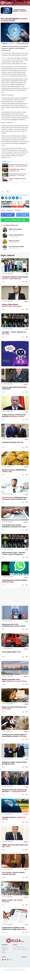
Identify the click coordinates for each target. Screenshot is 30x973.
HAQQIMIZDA (5, 949)
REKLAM (4, 952)
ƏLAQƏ (3, 951)
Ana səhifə (4, 947)
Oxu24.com (4, 58)
